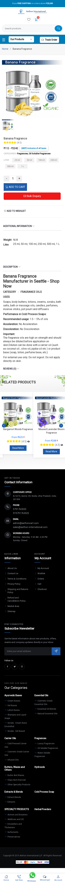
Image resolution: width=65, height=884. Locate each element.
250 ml (53, 160)
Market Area (13, 606)
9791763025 (19, 509)
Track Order (51, 39)
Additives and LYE (15, 819)
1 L (22, 166)
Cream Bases (13, 701)
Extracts (11, 802)
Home (5, 49)
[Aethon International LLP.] (33, 11)
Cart (39, 584)
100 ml (41, 160)
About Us (12, 568)
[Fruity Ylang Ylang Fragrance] (62, 441)
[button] (61, 425)
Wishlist (41, 573)
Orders (41, 578)
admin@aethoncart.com (26, 523)
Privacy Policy (14, 584)
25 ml (17, 160)
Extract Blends (14, 797)
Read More (18, 451)
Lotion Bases (13, 710)
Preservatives (13, 837)
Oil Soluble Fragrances (47, 748)
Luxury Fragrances (45, 743)
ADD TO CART (16, 187)
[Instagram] (22, 667)
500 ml (10, 166)
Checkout (42, 589)
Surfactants (12, 832)
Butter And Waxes (15, 775)
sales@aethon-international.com (30, 527)
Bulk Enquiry (33, 196)
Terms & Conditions (17, 578)
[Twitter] (15, 667)
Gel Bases (12, 705)
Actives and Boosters (17, 815)
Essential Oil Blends (46, 709)
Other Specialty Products (18, 784)
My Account (43, 568)
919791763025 (21, 513)
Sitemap (12, 611)
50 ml (29, 160)
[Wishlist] (29, 20)
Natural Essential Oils (47, 713)
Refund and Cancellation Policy (17, 599)
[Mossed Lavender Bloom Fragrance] (28, 445)
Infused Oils (13, 760)
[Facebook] (7, 667)
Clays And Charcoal (16, 780)
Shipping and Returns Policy (18, 591)
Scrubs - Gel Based (16, 731)
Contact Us (13, 573)
